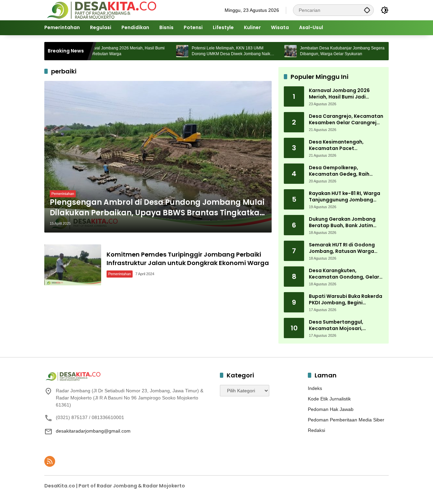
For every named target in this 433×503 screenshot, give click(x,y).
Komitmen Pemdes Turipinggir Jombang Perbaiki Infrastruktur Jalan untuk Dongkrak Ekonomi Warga (188, 258)
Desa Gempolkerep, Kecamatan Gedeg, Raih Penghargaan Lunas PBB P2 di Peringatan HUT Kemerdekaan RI (345, 171)
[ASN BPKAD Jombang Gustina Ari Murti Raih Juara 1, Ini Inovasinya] (385, 51)
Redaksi (316, 430)
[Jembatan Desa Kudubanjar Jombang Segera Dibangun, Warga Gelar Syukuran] (277, 51)
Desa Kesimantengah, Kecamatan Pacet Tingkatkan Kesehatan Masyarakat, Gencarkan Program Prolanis (339, 145)
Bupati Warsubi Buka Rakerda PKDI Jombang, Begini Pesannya (345, 299)
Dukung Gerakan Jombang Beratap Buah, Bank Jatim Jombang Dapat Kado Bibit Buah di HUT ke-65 (343, 222)
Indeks (315, 388)
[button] (367, 10)
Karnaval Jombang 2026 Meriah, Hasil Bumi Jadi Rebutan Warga (110, 51)
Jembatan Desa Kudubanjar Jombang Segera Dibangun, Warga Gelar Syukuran (329, 51)
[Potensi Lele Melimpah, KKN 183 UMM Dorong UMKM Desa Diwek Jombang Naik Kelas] (169, 51)
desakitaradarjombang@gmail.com (93, 431)
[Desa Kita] (101, 10)
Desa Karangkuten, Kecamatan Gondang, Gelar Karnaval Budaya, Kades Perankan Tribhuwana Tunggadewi (344, 274)
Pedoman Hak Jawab (331, 409)
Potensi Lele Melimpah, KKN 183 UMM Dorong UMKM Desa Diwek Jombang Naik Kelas (217, 51)
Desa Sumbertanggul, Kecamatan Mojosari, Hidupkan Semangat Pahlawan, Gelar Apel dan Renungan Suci (341, 325)
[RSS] (49, 461)
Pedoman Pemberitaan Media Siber (346, 419)
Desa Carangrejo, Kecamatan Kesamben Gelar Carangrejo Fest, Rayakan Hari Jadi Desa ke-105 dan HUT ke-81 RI (346, 119)
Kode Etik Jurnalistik (329, 398)
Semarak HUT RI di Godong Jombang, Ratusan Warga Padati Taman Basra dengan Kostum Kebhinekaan (344, 248)
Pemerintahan (62, 194)
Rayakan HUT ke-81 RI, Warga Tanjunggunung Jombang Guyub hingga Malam (344, 196)
